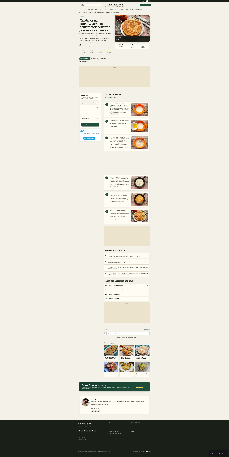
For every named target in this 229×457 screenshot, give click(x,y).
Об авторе (142, 1)
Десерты (116, 9)
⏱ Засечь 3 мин (115, 202)
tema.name (108, 451)
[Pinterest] (86, 1)
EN (149, 451)
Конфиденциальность (136, 451)
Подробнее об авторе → (96, 406)
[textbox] (128, 333)
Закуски (131, 9)
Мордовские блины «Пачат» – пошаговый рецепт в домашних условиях (125, 359)
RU (147, 451)
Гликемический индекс (82, 446)
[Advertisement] (114, 76)
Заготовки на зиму (138, 9)
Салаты (111, 9)
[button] (132, 28)
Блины (82, 16)
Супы (96, 9)
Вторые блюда (90, 9)
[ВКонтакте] (90, 1)
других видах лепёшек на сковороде (121, 274)
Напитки (106, 9)
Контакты (138, 1)
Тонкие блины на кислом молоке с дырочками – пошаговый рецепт (111, 358)
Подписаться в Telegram (89, 138)
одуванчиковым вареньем (121, 216)
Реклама (134, 1)
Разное (122, 9)
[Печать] (109, 58)
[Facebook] (93, 1)
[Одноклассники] (92, 1)
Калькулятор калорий (82, 441)
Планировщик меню (82, 439)
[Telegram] (83, 1)
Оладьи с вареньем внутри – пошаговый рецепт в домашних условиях (110, 375)
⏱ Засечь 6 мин (115, 114)
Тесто (126, 9)
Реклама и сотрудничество (114, 431)
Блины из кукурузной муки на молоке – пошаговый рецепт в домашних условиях (141, 375)
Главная (110, 424)
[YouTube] (88, 1)
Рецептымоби (84, 424)
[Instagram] (84, 1)
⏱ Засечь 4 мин (120, 186)
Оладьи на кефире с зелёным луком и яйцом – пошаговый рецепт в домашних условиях (126, 375)
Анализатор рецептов (82, 443)
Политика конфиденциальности (115, 433)
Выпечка (100, 9)
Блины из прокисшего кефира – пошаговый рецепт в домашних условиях (141, 359)
